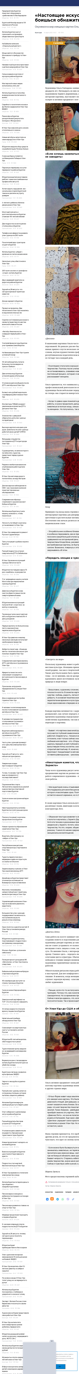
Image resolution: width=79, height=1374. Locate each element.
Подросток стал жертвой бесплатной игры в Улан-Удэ (13, 1164)
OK (60, 1366)
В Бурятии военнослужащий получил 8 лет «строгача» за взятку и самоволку (13, 604)
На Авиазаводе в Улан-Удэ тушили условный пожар (15, 353)
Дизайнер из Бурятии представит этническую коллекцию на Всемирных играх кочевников (15, 880)
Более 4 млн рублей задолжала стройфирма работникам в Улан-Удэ (15, 394)
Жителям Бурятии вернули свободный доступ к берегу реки (15, 1103)
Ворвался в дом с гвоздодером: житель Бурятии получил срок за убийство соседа (15, 1062)
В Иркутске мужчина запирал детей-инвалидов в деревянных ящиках (14, 1369)
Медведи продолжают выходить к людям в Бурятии (15, 1216)
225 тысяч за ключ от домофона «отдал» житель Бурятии (14, 271)
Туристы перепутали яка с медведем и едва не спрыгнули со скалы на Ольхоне (14, 859)
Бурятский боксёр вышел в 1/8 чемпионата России (14, 23)
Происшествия (7, 69)
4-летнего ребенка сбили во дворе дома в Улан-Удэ (13, 203)
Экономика (5, 1308)
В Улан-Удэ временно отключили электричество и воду (15, 1174)
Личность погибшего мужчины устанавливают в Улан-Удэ (14, 524)
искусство (49, 1192)
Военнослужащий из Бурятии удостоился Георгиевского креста (13, 1154)
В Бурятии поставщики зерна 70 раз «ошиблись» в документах (14, 571)
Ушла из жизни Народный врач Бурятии (14, 991)
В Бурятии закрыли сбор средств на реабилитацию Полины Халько (15, 147)
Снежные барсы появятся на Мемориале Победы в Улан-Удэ (14, 158)
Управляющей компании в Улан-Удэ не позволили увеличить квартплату (14, 903)
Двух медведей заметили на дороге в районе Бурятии (13, 281)
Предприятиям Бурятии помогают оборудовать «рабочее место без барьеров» (14, 13)
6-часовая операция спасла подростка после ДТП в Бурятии (14, 1225)
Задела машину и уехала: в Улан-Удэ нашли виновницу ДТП (15, 870)
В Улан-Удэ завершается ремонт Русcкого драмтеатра (15, 533)
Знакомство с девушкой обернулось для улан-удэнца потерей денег (14, 418)
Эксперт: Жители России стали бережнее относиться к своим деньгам (14, 1303)
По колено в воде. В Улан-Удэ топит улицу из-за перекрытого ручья (14, 1280)
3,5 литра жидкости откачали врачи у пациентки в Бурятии (13, 1010)
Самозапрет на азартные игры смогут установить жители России (14, 1030)
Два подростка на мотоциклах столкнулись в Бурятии (14, 225)
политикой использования (65, 1358)
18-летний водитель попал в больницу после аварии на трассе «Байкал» (13, 364)
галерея (68, 1192)
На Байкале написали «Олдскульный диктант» (11, 45)
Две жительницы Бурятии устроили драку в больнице (13, 374)
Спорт (4, 27)
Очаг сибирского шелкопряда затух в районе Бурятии (14, 1113)
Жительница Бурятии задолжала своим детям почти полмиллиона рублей (15, 1347)
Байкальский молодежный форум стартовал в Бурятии (15, 972)
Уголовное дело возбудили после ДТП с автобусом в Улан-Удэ (15, 384)
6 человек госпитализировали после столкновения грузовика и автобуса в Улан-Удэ (15, 709)
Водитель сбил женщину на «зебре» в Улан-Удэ (13, 837)
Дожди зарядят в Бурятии (12, 301)
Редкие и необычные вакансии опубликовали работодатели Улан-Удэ (14, 466)
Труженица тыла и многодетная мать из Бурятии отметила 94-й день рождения (14, 616)
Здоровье (5, 495)
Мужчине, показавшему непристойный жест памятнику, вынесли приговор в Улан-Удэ (14, 892)
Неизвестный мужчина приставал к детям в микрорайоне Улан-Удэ (15, 66)
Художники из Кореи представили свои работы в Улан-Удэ (15, 1314)
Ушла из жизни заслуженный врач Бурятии (15, 799)
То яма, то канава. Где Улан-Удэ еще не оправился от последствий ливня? (14, 775)
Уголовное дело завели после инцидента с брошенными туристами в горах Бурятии (14, 1132)
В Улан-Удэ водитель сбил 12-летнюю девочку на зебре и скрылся (13, 1268)
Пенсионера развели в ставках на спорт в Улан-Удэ (15, 1206)
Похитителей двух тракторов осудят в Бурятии (13, 243)
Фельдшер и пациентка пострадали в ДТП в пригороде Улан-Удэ (14, 441)
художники (59, 1192)
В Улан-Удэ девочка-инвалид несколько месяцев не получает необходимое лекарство (15, 639)
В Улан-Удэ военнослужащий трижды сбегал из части (13, 561)
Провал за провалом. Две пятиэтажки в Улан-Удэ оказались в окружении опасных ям (15, 310)
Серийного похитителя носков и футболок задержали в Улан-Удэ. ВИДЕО (15, 106)
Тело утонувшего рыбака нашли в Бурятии (15, 543)
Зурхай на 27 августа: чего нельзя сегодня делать (12, 755)
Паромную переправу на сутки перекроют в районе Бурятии (14, 169)
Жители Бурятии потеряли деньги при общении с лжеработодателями (15, 1184)
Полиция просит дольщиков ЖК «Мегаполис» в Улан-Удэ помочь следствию (15, 962)
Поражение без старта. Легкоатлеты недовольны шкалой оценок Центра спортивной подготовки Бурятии (15, 787)
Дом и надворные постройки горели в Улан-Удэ (13, 699)
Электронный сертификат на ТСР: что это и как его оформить (15, 1000)
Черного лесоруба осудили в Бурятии (13, 1082)
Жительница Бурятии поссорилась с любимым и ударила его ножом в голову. (13, 1291)
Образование (6, 88)
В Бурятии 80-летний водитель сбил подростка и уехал (14, 1040)
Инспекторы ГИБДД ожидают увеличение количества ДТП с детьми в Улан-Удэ (14, 406)
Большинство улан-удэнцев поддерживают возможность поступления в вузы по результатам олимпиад (13, 916)
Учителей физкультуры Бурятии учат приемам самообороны (14, 344)
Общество (5, 18)
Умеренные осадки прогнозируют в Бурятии (12, 764)
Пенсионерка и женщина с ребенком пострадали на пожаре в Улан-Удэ (15, 1196)
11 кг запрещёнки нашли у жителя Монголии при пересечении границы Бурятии (15, 581)
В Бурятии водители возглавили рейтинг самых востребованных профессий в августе (15, 179)
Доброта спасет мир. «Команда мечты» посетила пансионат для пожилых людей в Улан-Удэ (15, 651)
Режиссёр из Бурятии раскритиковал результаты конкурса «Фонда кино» (13, 118)
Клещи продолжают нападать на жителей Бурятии (15, 1143)
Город (4, 142)
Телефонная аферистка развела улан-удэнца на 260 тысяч (15, 234)
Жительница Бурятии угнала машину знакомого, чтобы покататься (13, 513)
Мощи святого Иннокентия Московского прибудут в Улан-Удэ (14, 55)
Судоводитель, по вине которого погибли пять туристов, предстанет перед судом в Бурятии (15, 454)
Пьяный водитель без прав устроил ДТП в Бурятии (12, 1122)
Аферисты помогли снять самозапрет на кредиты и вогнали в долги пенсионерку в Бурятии (14, 675)
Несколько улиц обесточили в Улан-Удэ (14, 262)
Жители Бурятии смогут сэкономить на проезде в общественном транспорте (13, 34)
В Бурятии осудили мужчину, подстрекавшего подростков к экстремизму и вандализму (14, 940)
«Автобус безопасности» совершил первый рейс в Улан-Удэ (14, 333)
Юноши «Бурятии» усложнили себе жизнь (14, 951)
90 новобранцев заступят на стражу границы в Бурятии (13, 982)
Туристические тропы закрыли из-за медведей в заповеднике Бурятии (14, 1051)
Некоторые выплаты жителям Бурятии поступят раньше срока (15, 809)
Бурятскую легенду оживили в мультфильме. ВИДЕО (14, 1073)
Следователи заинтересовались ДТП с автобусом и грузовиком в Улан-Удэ (15, 663)
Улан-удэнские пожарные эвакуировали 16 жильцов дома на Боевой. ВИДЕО (14, 1256)
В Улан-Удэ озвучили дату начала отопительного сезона (15, 129)
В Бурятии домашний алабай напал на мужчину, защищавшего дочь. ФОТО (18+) (15, 1336)
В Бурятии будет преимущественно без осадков (14, 1246)
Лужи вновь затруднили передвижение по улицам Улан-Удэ (14, 688)
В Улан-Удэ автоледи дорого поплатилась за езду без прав (13, 477)
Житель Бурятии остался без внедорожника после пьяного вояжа (14, 95)
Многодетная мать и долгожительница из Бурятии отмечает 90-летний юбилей (14, 214)
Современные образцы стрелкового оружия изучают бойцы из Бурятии (14, 501)
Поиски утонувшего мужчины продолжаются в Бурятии (13, 818)
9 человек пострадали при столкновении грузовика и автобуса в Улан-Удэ (12, 721)
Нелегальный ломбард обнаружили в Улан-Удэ (11, 1019)
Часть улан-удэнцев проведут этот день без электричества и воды (14, 744)
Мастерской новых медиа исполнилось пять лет (12, 84)
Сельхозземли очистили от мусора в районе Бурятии (12, 75)
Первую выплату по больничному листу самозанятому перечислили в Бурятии (15, 628)
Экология (5, 79)
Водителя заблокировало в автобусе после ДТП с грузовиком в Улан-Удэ (12, 733)
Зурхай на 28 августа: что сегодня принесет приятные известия (13, 291)
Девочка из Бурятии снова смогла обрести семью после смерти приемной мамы (13, 593)
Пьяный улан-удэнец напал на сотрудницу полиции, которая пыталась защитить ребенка (14, 1093)
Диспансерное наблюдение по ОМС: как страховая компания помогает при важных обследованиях (14, 489)
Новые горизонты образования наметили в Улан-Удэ (14, 827)
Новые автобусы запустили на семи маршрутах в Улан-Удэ (14, 138)
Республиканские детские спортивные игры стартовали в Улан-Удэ (14, 847)
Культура (38, 33)
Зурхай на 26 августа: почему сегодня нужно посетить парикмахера (14, 1235)
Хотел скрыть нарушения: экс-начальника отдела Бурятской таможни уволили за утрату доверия (14, 192)
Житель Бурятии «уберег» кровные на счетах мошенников (14, 253)
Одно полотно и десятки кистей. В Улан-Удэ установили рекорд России (15, 929)
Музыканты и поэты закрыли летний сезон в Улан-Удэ (13, 1358)
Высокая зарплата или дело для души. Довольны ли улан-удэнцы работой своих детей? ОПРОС (15, 429)
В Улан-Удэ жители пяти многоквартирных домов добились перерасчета (12, 1324)
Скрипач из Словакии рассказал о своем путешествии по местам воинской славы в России (15, 322)
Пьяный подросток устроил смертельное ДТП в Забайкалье (14, 552)
